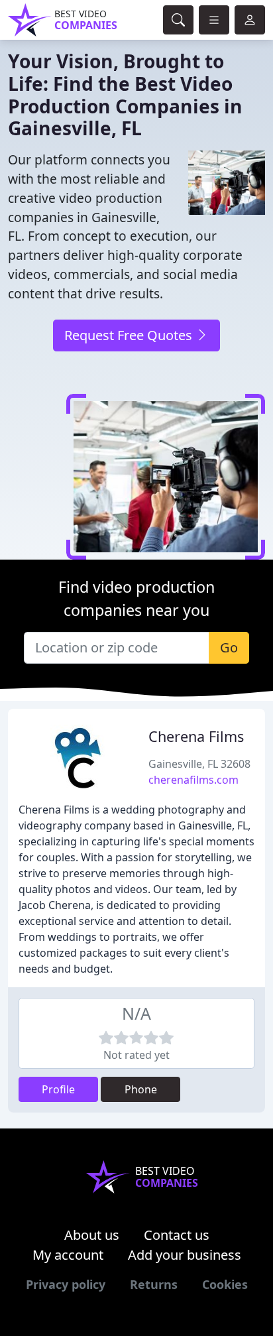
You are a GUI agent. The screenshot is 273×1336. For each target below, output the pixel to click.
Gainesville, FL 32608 (199, 764)
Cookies (225, 1284)
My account (67, 1255)
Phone (141, 1089)
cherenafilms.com (193, 779)
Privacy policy (65, 1284)
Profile (58, 1089)
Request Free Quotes (129, 335)
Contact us (176, 1235)
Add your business (184, 1255)
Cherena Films (196, 736)
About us (91, 1235)
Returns (154, 1284)
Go (229, 647)
